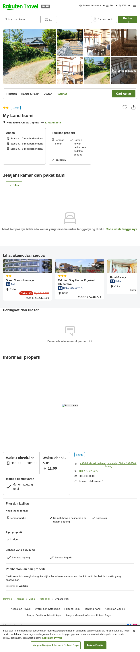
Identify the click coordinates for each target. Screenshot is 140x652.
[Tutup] (134, 631)
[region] (70, 638)
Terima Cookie (95, 645)
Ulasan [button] (48, 93)
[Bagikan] (133, 107)
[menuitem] (92, 5)
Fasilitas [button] (62, 93)
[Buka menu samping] (134, 6)
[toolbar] (65, 19)
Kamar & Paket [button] (30, 93)
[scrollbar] (70, 279)
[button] (20, 6)
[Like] (124, 107)
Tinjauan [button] (11, 93)
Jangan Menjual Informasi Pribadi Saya (88, 615)
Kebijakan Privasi (52, 637)
